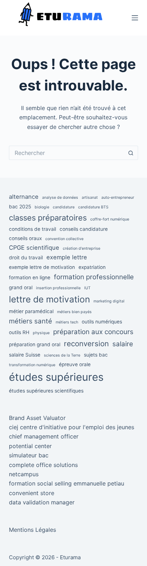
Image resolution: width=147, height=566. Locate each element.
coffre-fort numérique (109, 219)
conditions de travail (32, 229)
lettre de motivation (49, 299)
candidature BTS (93, 207)
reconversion (86, 343)
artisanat (90, 197)
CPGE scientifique (34, 247)
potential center (30, 446)
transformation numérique (32, 365)
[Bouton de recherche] (131, 153)
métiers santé (30, 321)
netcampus (24, 474)
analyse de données (60, 197)
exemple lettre (66, 257)
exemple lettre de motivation (42, 267)
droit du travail (26, 257)
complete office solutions (43, 464)
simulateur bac (29, 455)
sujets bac (96, 355)
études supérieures (56, 377)
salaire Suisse (24, 355)
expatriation (92, 267)
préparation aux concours (93, 332)
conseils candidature (84, 229)
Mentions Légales (32, 529)
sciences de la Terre (62, 355)
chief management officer (43, 436)
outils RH (19, 332)
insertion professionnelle (58, 288)
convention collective (64, 239)
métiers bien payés (74, 312)
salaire (122, 344)
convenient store (31, 493)
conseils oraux (25, 238)
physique (41, 333)
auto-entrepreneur (117, 197)
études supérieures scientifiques (46, 391)
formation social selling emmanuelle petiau (66, 483)
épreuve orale (75, 364)
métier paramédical (31, 311)
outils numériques (102, 321)
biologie (42, 207)
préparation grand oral (34, 344)
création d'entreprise (81, 248)
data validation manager (42, 502)
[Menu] (135, 18)
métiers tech (67, 322)
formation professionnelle (94, 277)
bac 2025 (20, 206)
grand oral (20, 287)
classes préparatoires (48, 217)
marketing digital (109, 301)
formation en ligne (29, 277)
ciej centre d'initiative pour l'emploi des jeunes (71, 427)
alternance (24, 196)
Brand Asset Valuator (37, 417)
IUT (87, 288)
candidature (64, 207)
